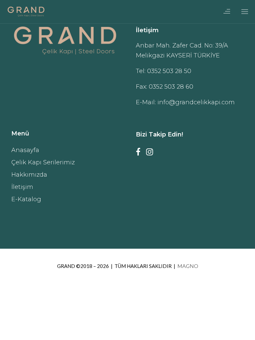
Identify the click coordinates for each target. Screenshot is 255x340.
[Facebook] (140, 153)
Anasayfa (25, 150)
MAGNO (187, 266)
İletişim (22, 187)
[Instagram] (151, 153)
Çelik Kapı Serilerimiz (43, 162)
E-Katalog (26, 199)
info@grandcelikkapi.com (196, 102)
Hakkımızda (29, 174)
